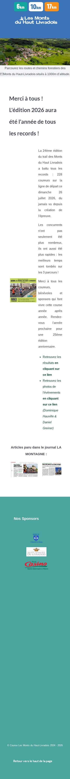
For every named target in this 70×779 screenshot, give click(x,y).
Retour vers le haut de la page (33, 761)
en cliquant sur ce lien (51, 368)
